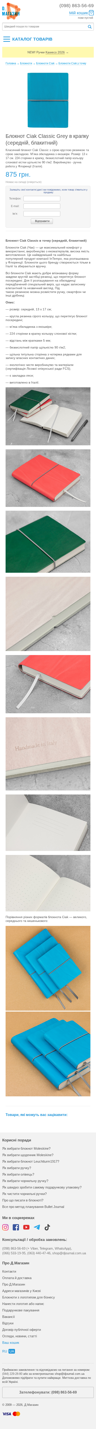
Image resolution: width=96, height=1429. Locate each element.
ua (11, 1351)
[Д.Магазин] (11, 11)
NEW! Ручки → (48, 52)
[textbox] (45, 26)
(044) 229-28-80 (12, 1373)
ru (4, 1351)
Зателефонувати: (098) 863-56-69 (48, 1392)
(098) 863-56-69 (76, 5)
